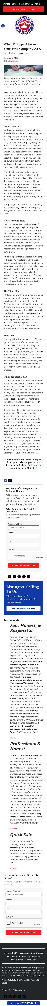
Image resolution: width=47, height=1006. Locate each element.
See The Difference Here (23, 608)
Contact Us (24, 953)
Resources (26, 956)
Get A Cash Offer (11, 953)
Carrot (4, 982)
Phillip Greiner (12, 61)
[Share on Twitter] (10, 480)
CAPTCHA (12, 550)
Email (11, 541)
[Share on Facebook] (5, 480)
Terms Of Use (30, 960)
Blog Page (36, 956)
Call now (32, 465)
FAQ (8, 956)
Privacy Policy (17, 960)
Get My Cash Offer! (23, 9)
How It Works (37, 953)
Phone (11, 532)
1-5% (18, 342)
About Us (16, 956)
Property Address (15, 524)
